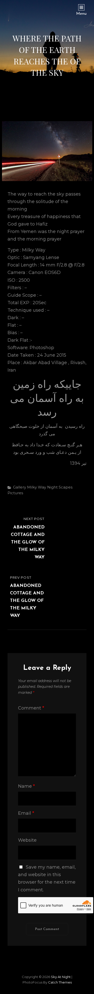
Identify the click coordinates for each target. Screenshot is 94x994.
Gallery (19, 487)
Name (26, 786)
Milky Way (36, 487)
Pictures (15, 493)
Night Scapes (59, 487)
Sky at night (61, 977)
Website (27, 840)
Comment (31, 708)
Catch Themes (60, 982)
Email (26, 813)
